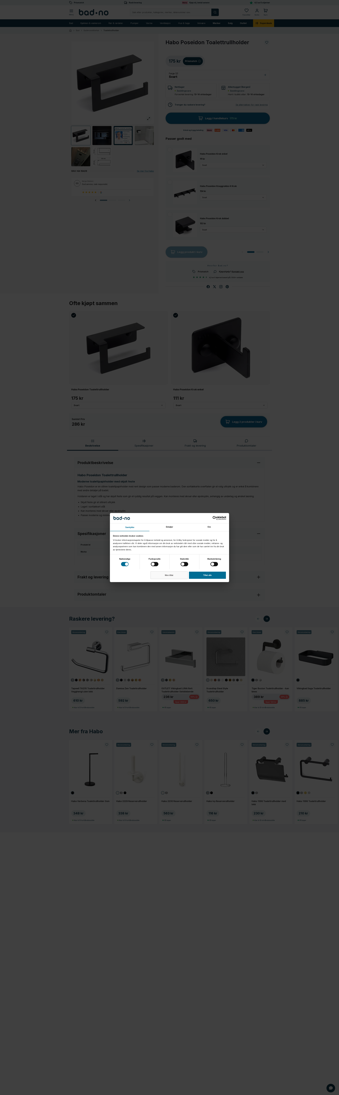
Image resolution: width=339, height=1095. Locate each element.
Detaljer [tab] (169, 527)
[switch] (154, 564)
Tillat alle (207, 575)
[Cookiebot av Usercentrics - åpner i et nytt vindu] (214, 518)
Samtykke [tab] (129, 527)
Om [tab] (209, 527)
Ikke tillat (169, 575)
